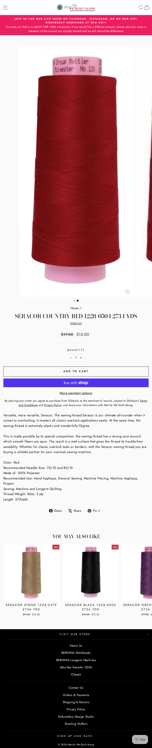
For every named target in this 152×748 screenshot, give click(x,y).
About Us (76, 645)
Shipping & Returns (76, 702)
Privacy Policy (76, 709)
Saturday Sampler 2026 (76, 667)
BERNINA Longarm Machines (76, 660)
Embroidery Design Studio (76, 716)
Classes (76, 674)
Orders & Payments (76, 695)
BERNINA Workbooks (76, 653)
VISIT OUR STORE (75, 634)
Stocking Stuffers (76, 724)
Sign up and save (75, 736)
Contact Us (76, 688)
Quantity (76, 350)
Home (75, 308)
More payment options (76, 393)
